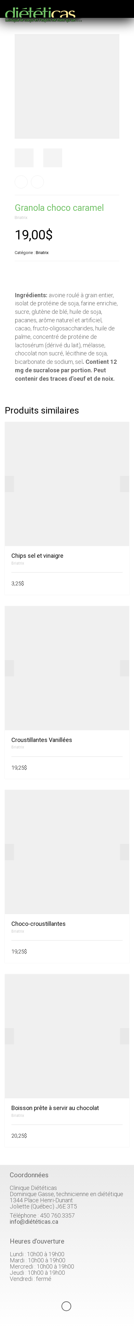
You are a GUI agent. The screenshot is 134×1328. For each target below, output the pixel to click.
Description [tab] (29, 276)
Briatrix (21, 217)
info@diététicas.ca (34, 1221)
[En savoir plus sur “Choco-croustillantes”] (120, 952)
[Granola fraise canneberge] (37, 181)
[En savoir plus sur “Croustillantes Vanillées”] (120, 768)
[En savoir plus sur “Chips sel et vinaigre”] (120, 584)
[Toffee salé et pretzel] (21, 181)
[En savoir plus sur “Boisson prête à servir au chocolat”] (120, 1136)
